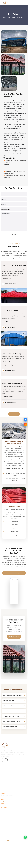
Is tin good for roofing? (14, 706)
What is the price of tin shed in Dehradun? (14, 695)
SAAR (8, 840)
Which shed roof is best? (14, 700)
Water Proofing (4, 785)
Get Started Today (14, 636)
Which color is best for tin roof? (14, 727)
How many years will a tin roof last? (14, 716)
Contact (2, 774)
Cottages (3, 777)
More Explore (14, 414)
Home (4, 17)
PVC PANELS (4, 779)
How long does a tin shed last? (14, 711)
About (2, 769)
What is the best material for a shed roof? (14, 721)
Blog (2, 772)
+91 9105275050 (4, 805)
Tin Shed (3, 782)
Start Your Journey (14, 573)
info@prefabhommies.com (7, 801)
